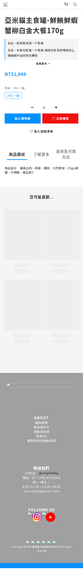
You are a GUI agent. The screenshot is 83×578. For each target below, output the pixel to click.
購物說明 (41, 422)
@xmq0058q (48, 473)
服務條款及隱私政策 (41, 440)
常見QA (41, 436)
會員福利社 (42, 427)
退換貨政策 (42, 431)
